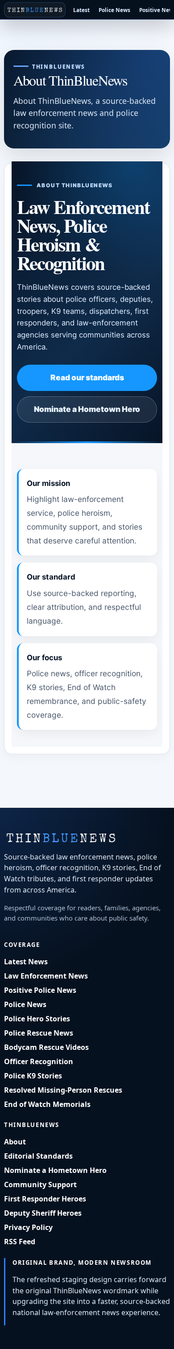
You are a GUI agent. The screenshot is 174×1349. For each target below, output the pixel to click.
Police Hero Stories (37, 1019)
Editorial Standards (38, 1156)
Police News (114, 9)
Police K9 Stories (33, 1076)
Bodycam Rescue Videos (46, 1047)
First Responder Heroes (45, 1199)
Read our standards (87, 377)
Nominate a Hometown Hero (87, 409)
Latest (81, 9)
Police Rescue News (38, 1033)
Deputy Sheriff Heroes (43, 1213)
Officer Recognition (38, 1061)
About (15, 1142)
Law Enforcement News (46, 976)
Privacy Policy (28, 1227)
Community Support (40, 1184)
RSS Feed (19, 1241)
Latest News (26, 962)
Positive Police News (40, 990)
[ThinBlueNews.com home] (35, 9)
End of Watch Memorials (47, 1104)
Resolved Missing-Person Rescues (63, 1090)
